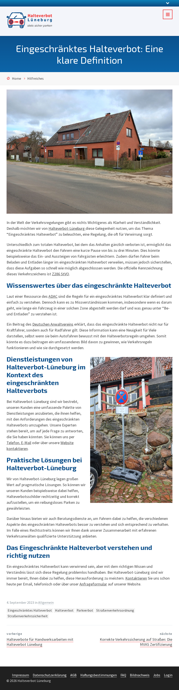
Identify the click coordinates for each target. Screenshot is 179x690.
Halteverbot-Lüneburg (67, 228)
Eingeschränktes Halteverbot (30, 610)
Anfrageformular (93, 584)
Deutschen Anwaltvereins (52, 324)
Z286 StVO (60, 273)
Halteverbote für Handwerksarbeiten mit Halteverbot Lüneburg (40, 642)
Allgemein (46, 602)
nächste (166, 634)
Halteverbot (64, 610)
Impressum (20, 675)
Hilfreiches (35, 78)
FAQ (123, 675)
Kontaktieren (136, 578)
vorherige (14, 634)
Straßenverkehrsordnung (115, 610)
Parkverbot (85, 610)
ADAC (52, 296)
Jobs (156, 675)
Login (168, 675)
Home (16, 78)
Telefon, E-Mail (19, 442)
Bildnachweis (140, 675)
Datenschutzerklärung (50, 675)
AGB (73, 675)
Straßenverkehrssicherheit (28, 616)
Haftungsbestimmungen (98, 675)
